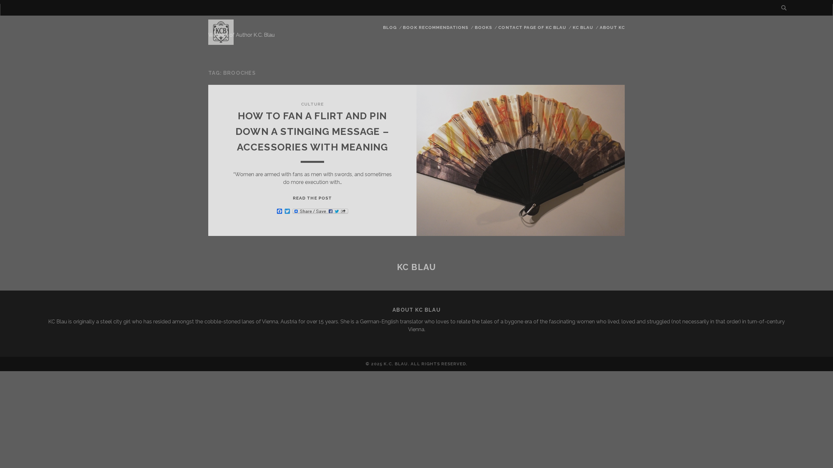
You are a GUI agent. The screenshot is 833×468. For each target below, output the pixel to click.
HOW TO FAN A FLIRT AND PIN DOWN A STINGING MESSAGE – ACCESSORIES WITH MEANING (312, 131)
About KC (612, 27)
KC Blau (583, 27)
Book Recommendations (435, 27)
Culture (312, 104)
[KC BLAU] (221, 42)
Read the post (312, 198)
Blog (390, 27)
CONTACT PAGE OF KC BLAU (532, 27)
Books (483, 27)
